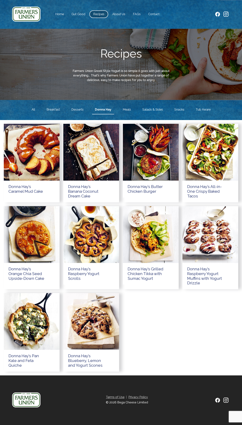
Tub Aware (203, 109)
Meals (127, 109)
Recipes (98, 14)
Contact (154, 14)
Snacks (179, 109)
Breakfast (53, 109)
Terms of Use (115, 397)
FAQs (137, 14)
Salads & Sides (152, 109)
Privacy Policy (138, 397)
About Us (118, 14)
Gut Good (78, 14)
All (33, 109)
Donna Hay (103, 109)
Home (59, 14)
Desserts (77, 109)
